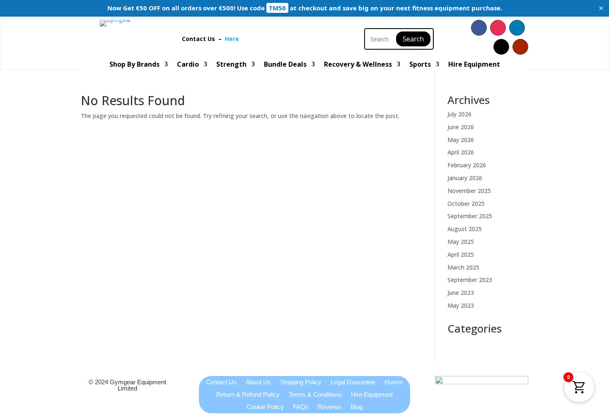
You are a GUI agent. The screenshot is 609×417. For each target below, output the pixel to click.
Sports (420, 65)
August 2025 (464, 229)
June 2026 (460, 127)
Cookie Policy (265, 407)
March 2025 (463, 267)
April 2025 (460, 254)
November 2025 (469, 191)
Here (232, 39)
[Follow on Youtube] (520, 47)
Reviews (329, 407)
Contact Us (200, 39)
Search (413, 38)
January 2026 (464, 178)
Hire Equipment (474, 65)
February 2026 (466, 165)
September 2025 (469, 216)
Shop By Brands (134, 65)
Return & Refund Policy (248, 395)
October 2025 (466, 203)
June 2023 (460, 292)
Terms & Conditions (315, 395)
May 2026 (460, 140)
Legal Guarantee (353, 382)
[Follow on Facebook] (479, 28)
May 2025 (460, 242)
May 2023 (460, 305)
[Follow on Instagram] (498, 28)
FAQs (301, 407)
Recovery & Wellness (358, 65)
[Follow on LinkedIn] (517, 28)
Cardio (188, 65)
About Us (258, 382)
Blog (356, 407)
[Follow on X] (501, 47)
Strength (231, 65)
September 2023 (469, 280)
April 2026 (460, 152)
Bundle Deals (285, 65)
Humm (393, 382)
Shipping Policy (300, 382)
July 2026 (459, 114)
